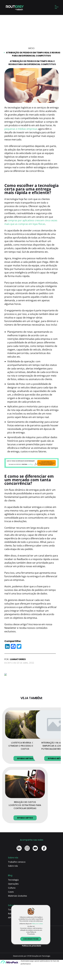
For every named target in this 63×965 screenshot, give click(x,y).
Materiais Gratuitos (17, 895)
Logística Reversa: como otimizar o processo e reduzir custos (25, 745)
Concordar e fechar (30, 939)
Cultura (11, 887)
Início (31, 48)
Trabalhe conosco (16, 861)
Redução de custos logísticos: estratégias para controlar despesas (25, 805)
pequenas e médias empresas (21, 128)
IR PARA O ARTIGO (25, 758)
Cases (11, 891)
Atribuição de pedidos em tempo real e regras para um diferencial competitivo (33, 54)
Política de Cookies (37, 924)
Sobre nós (13, 865)
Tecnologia (13, 879)
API (9, 917)
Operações (13, 883)
